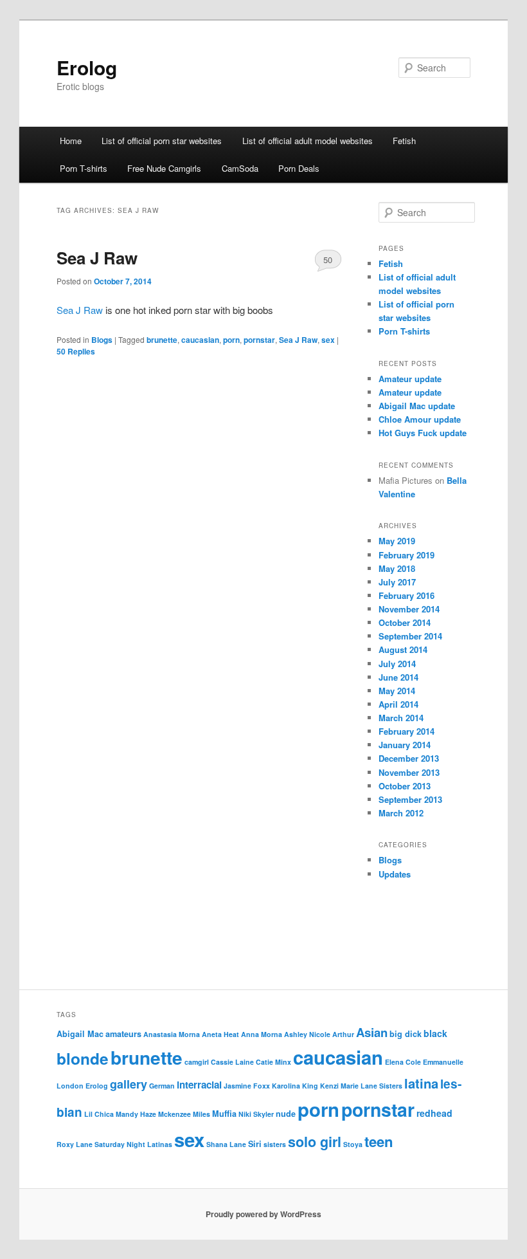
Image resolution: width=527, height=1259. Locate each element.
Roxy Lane (75, 1144)
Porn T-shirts (83, 168)
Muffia (224, 1113)
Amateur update (410, 378)
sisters (275, 1144)
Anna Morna (261, 1034)
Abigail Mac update (417, 406)
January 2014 (405, 745)
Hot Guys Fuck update (423, 433)
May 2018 (397, 568)
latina (421, 1083)
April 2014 (398, 704)
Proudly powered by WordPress (263, 1214)
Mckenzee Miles (184, 1114)
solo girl (314, 1142)
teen (378, 1141)
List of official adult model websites (307, 140)
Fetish (404, 140)
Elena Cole (403, 1062)
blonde (83, 1058)
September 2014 (410, 636)
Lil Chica (99, 1114)
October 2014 (405, 622)
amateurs (123, 1034)
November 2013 (409, 772)
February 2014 (406, 731)
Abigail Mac (80, 1034)
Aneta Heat (220, 1034)
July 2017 (397, 582)
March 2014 (401, 718)
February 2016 (406, 595)
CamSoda (240, 168)
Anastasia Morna (171, 1034)
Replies (76, 351)
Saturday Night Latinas (133, 1144)
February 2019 (406, 555)
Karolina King (295, 1085)
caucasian (200, 339)
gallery (128, 1084)
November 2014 (409, 609)
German (162, 1085)
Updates (395, 874)
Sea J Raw (97, 258)
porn (231, 339)
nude (286, 1113)
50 (327, 259)
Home (71, 140)
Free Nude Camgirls (164, 168)
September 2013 (410, 799)
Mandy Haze (136, 1114)
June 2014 (398, 677)
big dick (405, 1034)
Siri (255, 1144)
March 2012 (401, 813)
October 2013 (405, 786)
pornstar (259, 339)
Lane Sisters (381, 1085)
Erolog (87, 67)
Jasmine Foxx (247, 1085)
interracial (199, 1085)
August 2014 (403, 649)
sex (328, 339)
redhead (434, 1113)
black (435, 1033)
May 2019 (397, 541)
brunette (162, 339)
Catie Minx (273, 1062)
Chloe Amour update (420, 419)
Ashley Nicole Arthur (319, 1034)
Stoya (352, 1144)
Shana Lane (226, 1144)
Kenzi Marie (339, 1085)
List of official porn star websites (162, 140)
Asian (372, 1032)
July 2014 (397, 663)
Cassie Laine (232, 1062)
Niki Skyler (256, 1114)
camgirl (196, 1062)
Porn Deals (298, 168)
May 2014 (397, 691)
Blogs (101, 339)
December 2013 (409, 758)
